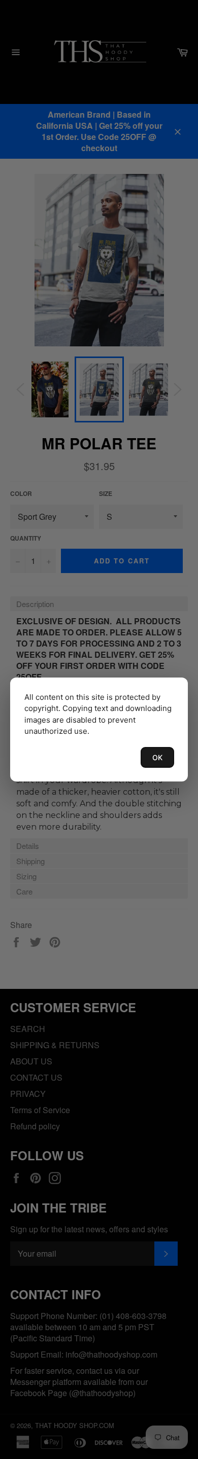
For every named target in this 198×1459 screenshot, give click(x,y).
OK (157, 757)
